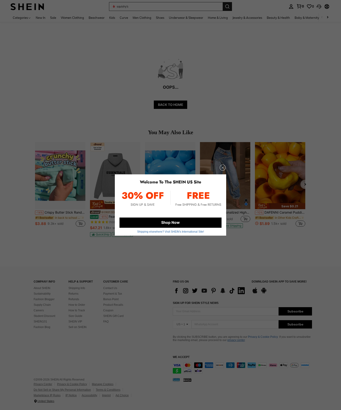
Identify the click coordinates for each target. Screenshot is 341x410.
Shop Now (170, 222)
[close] (222, 167)
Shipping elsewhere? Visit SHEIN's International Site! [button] (170, 231)
